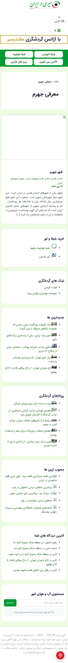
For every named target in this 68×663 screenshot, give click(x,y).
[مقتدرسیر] (34, 43)
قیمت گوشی (50, 287)
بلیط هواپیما (19, 54)
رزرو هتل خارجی (19, 62)
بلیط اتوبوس (48, 54)
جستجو (10, 603)
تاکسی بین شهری (48, 62)
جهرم (22, 179)
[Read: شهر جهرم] (34, 159)
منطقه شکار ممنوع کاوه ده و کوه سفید (29, 554)
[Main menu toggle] (57, 31)
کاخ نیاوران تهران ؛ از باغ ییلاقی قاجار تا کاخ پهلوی (32, 562)
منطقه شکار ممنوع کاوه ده (27, 543)
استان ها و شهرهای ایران (38, 179)
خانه (56, 82)
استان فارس (57, 179)
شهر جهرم (56, 172)
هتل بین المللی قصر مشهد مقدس (31, 570)
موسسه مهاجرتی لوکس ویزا (42, 293)
